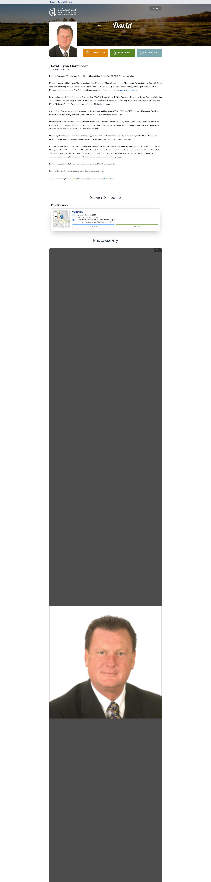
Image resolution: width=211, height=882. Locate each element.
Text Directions (93, 226)
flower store (108, 178)
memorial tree (75, 178)
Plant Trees (137, 226)
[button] (61, 217)
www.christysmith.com (127, 90)
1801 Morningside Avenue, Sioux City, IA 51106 (94, 222)
